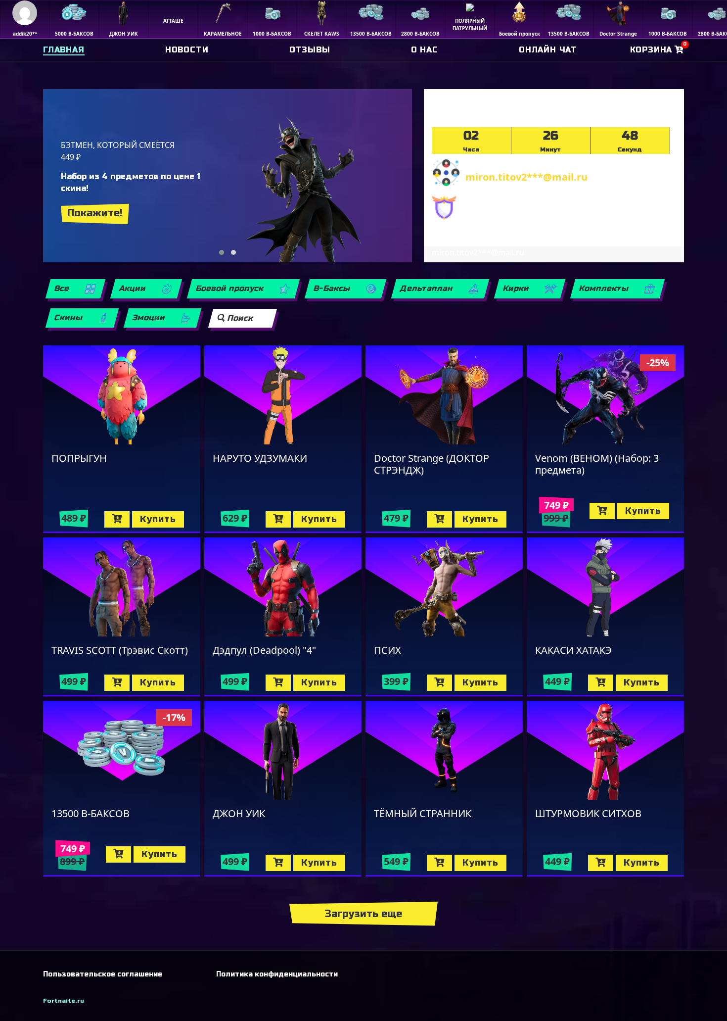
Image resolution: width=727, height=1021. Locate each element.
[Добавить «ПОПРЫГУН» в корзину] (117, 519)
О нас (424, 49)
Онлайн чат (548, 49)
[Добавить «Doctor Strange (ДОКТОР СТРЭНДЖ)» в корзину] (439, 519)
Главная (64, 49)
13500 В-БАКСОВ (90, 813)
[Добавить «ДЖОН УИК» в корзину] (278, 863)
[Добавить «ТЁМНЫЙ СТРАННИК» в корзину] (439, 863)
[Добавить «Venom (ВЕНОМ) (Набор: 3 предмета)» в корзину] (602, 511)
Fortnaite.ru (63, 1000)
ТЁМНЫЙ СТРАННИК (422, 813)
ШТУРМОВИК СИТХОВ (588, 813)
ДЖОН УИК (239, 813)
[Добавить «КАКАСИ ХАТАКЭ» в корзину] (600, 683)
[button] (221, 252)
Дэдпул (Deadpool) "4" (264, 650)
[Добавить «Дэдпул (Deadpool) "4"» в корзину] (278, 683)
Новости (187, 49)
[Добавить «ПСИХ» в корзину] (439, 683)
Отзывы (309, 49)
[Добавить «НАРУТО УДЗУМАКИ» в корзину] (278, 519)
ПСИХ (387, 650)
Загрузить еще (363, 914)
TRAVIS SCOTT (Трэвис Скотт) (119, 650)
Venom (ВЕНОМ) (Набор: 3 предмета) (597, 464)
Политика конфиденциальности (277, 974)
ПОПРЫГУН (79, 458)
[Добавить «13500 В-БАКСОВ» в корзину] (118, 854)
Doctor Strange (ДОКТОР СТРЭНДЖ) (431, 464)
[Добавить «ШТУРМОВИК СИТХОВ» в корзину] (600, 863)
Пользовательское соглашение (102, 974)
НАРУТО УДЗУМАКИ (260, 458)
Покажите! (95, 213)
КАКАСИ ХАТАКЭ (573, 650)
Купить (158, 519)
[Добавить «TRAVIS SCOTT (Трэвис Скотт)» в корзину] (117, 683)
